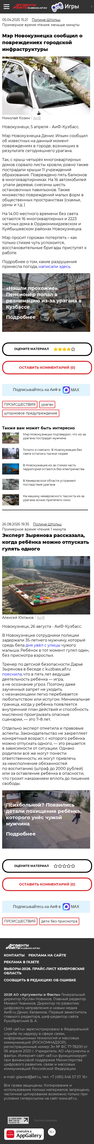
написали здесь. (55, 266)
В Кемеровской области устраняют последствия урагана (49, 482)
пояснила (12, 674)
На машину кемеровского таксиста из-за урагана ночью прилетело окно (53, 498)
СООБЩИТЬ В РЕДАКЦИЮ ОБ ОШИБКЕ (40, 980)
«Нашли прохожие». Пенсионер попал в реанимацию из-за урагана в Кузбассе (43, 297)
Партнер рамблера (45, 1120)
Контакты (14, 955)
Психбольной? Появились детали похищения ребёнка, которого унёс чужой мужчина (43, 814)
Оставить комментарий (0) (47, 367)
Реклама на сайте (47, 955)
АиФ (37, 118)
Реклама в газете (21, 962)
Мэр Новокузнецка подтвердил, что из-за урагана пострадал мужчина (54, 436)
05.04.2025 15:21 (15, 20)
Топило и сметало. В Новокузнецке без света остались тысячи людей (52, 451)
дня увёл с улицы (43, 645)
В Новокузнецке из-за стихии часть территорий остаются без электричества (53, 467)
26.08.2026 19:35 (15, 524)
